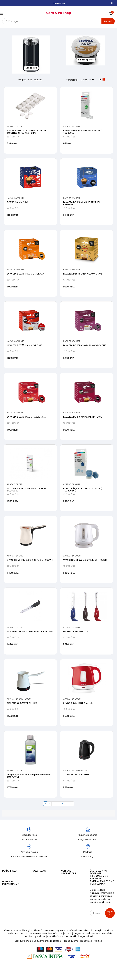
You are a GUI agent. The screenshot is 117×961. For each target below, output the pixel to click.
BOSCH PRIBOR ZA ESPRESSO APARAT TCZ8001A (26, 489)
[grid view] (103, 79)
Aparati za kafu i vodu (19, 698)
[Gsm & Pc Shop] (58, 12)
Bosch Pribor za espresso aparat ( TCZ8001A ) (82, 131)
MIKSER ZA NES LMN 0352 (76, 631)
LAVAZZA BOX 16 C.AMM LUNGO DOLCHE (84, 345)
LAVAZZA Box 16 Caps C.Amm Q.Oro (82, 273)
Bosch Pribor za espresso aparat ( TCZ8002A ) (82, 489)
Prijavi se (110, 913)
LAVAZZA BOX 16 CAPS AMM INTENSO (82, 416)
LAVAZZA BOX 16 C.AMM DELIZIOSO (25, 273)
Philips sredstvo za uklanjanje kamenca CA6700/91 (29, 775)
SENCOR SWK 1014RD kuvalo (78, 703)
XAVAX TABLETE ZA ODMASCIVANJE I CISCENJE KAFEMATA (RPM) (26, 131)
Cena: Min (86, 79)
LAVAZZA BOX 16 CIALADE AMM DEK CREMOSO (81, 203)
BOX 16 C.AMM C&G (17, 202)
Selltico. (98, 940)
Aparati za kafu (15, 126)
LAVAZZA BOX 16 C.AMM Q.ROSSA (24, 345)
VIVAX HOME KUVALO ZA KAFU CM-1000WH (30, 559)
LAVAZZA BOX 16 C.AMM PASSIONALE (26, 416)
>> (71, 803)
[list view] (100, 79)
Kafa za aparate (15, 198)
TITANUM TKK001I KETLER (76, 774)
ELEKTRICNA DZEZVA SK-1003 (22, 703)
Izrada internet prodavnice (78, 940)
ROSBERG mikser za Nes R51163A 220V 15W (30, 631)
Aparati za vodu (72, 555)
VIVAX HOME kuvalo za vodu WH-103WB (85, 559)
